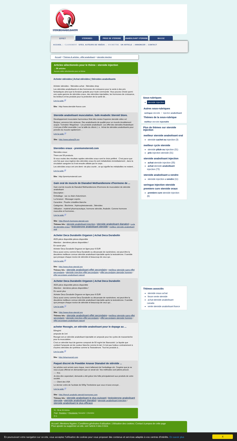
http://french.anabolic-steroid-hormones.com (78, 395)
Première (62, 413)
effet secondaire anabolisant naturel (69, 275)
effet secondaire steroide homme (116, 272)
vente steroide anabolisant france (164, 306)
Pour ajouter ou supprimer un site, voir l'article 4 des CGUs (79, 426)
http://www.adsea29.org (69, 139)
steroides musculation (87, 39)
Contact (152, 45)
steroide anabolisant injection (81, 224)
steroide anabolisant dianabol (113, 224)
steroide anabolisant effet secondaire (87, 269)
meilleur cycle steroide (157, 145)
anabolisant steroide (136, 38)
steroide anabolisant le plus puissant (86, 398)
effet (62, 39)
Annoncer (140, 45)
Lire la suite (58, 101)
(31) (163, 149)
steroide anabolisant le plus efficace (73, 403)
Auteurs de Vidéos (95, 45)
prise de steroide (112, 38)
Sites (81, 45)
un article (126, 45)
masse (161, 38)
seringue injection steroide (159, 184)
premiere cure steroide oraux (161, 188)
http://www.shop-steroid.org (71, 267)
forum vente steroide (157, 296)
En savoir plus (177, 437)
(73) (161, 167)
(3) (163, 140)
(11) (163, 179)
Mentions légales (68, 423)
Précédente (73, 413)
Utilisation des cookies (123, 423)
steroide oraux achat (157, 293)
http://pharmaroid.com (68, 357)
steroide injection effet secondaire (82, 272)
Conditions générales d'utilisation (94, 423)
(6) (163, 194)
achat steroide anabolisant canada (160, 301)
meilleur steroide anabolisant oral (163, 135)
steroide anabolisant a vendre (161, 175)
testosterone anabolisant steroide (89, 226)
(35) (161, 163)
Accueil (57, 45)
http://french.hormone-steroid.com (74, 221)
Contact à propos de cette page (151, 423)
